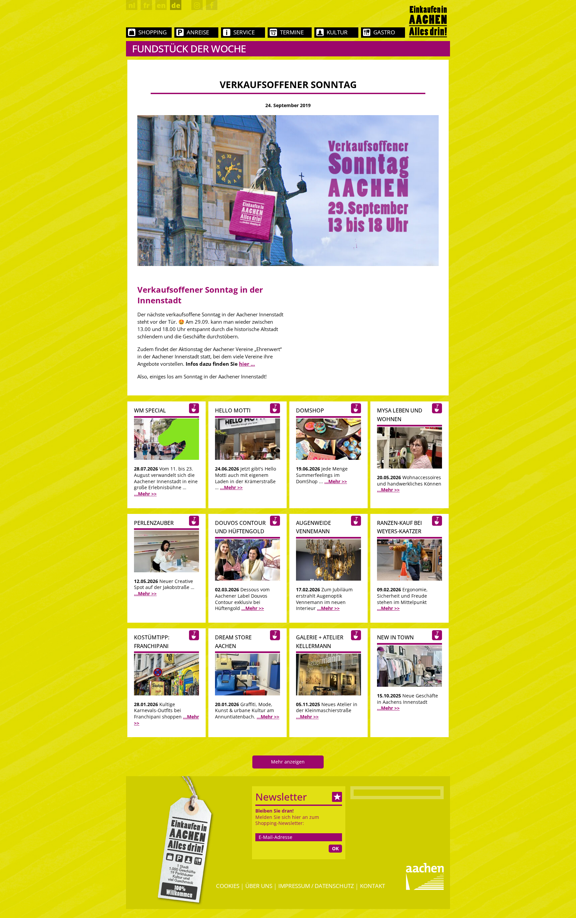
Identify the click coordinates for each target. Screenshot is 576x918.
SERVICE (244, 32)
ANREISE (198, 32)
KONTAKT (372, 886)
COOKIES (227, 886)
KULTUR (337, 32)
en (161, 5)
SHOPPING (152, 32)
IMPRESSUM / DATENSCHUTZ (316, 886)
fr (146, 5)
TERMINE (292, 32)
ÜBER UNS (258, 886)
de (175, 5)
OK (335, 848)
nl (131, 5)
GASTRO (384, 32)
